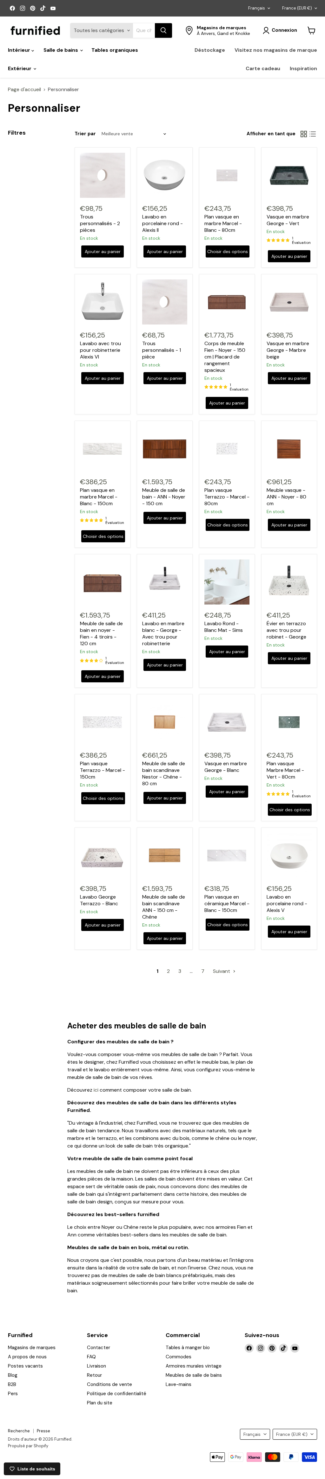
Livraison (96, 1366)
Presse (43, 1431)
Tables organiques (114, 50)
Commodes (178, 1357)
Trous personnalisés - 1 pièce (161, 350)
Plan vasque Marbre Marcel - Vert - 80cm (285, 770)
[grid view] (303, 134)
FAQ (91, 1357)
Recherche (19, 1431)
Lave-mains (178, 1384)
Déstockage (210, 50)
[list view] (312, 134)
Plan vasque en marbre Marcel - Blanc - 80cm (223, 223)
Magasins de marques (32, 1347)
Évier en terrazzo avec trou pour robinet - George (286, 630)
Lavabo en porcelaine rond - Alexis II (162, 223)
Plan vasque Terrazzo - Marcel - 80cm (226, 497)
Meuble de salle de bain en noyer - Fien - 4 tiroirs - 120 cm (101, 633)
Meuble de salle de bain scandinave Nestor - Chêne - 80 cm (163, 773)
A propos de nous (27, 1357)
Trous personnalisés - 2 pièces (100, 223)
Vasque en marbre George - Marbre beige (288, 350)
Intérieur (19, 50)
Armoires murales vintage (194, 1366)
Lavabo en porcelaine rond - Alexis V (287, 903)
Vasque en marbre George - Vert (288, 220)
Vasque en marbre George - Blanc (225, 766)
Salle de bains (61, 50)
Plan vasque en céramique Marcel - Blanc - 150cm (226, 903)
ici (96, 1090)
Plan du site (99, 1403)
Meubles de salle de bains (194, 1375)
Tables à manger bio (188, 1347)
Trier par (85, 134)
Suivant (222, 971)
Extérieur (20, 68)
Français (256, 8)
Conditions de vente (109, 1384)
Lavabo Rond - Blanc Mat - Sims (223, 626)
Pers (13, 1393)
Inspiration (303, 68)
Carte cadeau (263, 68)
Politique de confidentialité (116, 1393)
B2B (12, 1384)
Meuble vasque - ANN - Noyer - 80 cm (286, 497)
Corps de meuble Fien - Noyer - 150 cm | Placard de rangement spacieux (224, 356)
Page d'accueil (24, 89)
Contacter (98, 1347)
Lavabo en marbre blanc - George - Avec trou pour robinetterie (163, 633)
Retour (94, 1375)
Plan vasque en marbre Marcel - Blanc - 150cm (98, 497)
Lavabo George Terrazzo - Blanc (99, 900)
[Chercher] (163, 30)
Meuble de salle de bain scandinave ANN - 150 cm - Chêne (163, 906)
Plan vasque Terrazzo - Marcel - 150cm (102, 770)
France (297, 8)
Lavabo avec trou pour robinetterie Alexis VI (100, 350)
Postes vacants (25, 1366)
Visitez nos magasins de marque (276, 50)
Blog (12, 1375)
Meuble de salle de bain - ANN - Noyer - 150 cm (163, 497)
